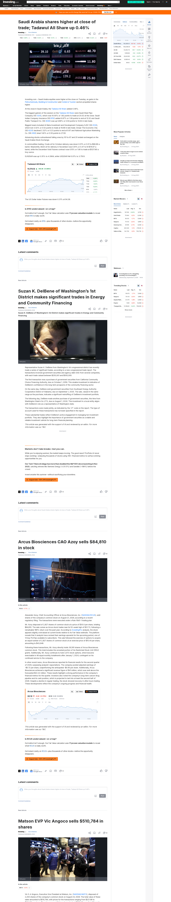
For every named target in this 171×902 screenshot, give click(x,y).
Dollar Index (117, 62)
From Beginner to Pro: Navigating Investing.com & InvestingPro (129, 274)
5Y (46, 175)
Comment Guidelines (24, 271)
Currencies (117, 22)
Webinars (117, 268)
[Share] (89, 34)
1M (35, 175)
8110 (52, 118)
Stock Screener (90, 5)
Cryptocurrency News (92, 8)
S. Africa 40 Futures (119, 46)
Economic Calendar (77, 5)
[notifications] (163, 2)
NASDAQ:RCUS (88, 615)
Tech (77, 8)
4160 (34, 133)
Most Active (117, 204)
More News (128, 190)
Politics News (65, 8)
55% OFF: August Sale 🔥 (136, 2)
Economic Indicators (48, 8)
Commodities (28, 8)
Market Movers (119, 199)
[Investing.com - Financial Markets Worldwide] (11, 2)
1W (32, 175)
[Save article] (94, 34)
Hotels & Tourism (69, 102)
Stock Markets (37, 8)
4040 (48, 121)
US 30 (115, 50)
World (72, 8)
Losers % (134, 204)
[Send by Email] (55, 241)
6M (39, 175)
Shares (142, 22)
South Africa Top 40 (119, 43)
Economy (58, 8)
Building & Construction (48, 102)
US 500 (116, 53)
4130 (95, 125)
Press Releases (113, 8)
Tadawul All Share (59, 109)
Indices (125, 22)
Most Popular (15, 8)
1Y (42, 175)
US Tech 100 (117, 56)
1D (28, 175)
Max (49, 175)
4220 (30, 130)
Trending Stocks (120, 286)
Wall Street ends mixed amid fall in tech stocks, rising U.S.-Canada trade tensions (131, 171)
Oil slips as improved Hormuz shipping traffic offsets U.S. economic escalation (131, 161)
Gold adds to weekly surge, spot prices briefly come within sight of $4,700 (130, 142)
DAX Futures (117, 59)
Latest (6, 8)
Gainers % (126, 204)
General (82, 8)
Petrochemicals (31, 102)
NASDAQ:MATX (80, 894)
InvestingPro (77, 630)
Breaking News (104, 8)
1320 (39, 116)
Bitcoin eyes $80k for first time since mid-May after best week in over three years (131, 182)
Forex (21, 8)
